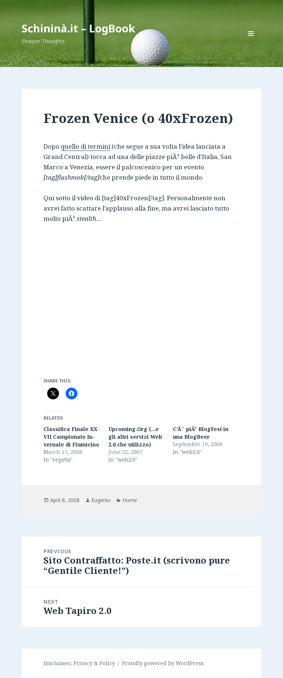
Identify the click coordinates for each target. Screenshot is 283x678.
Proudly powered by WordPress (163, 663)
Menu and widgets (251, 43)
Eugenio (101, 500)
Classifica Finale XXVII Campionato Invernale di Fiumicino (71, 436)
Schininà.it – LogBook (78, 28)
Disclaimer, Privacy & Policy (79, 663)
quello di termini (85, 146)
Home (129, 500)
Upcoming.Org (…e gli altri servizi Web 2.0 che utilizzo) (135, 436)
